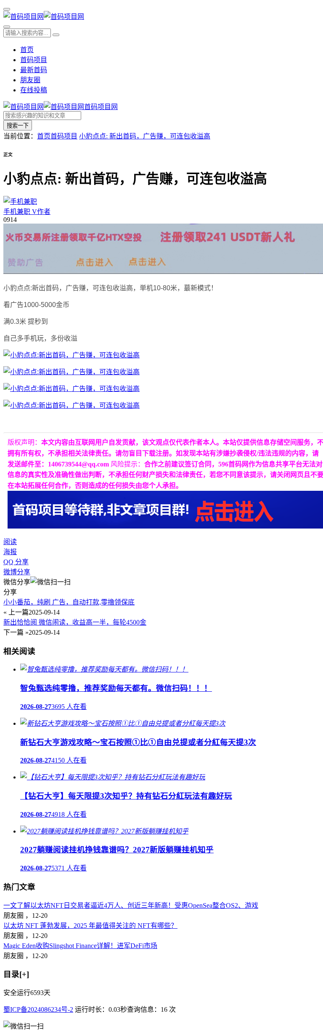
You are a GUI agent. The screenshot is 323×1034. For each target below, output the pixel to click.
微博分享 (16, 572)
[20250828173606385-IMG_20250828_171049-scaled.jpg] (71, 371)
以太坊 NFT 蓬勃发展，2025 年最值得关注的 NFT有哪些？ (90, 925)
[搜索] (6, 27)
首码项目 (33, 59)
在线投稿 (33, 90)
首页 (27, 49)
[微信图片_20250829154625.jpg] (71, 405)
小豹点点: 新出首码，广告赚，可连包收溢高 (144, 136)
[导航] (6, 9)
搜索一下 (18, 125)
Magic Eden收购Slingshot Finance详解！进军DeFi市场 (80, 945)
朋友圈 (30, 79)
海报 (10, 551)
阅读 (10, 541)
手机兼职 (26, 211)
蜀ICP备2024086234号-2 (38, 1009)
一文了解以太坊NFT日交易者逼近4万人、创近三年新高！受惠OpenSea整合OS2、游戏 (130, 905)
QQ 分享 (16, 561)
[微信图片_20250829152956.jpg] (71, 355)
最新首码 (33, 69)
